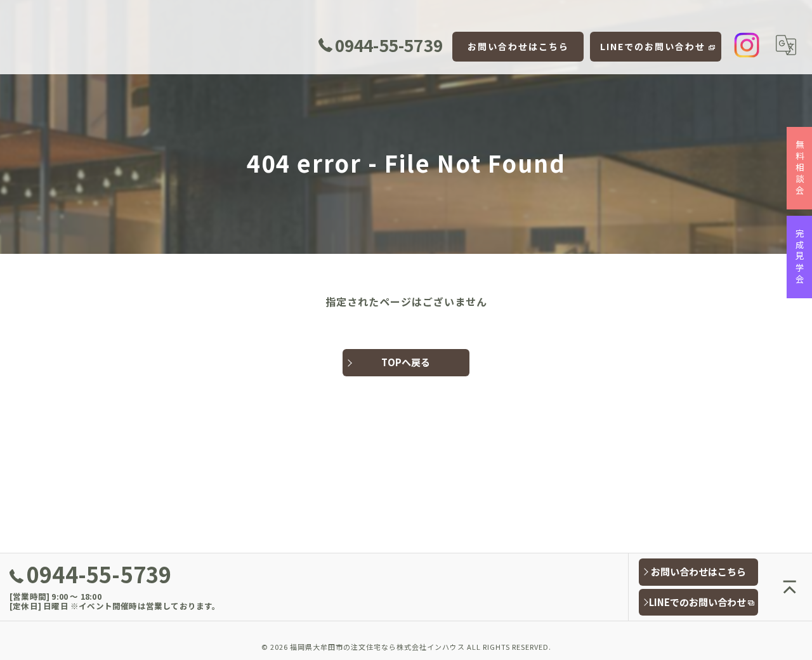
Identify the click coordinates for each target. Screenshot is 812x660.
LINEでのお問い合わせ (652, 46)
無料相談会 (800, 168)
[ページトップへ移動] (789, 587)
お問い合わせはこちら (518, 46)
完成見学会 (800, 257)
